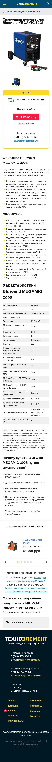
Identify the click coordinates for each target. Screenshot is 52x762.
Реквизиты (36, 700)
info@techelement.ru (29, 660)
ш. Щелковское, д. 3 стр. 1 (24, 691)
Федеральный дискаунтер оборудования (26, 643)
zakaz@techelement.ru (26, 141)
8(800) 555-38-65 (26, 137)
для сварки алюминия (14, 591)
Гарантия (13, 715)
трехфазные (30, 591)
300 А (42, 581)
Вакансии (35, 711)
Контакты (35, 716)
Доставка (13, 706)
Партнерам (36, 706)
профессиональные (38, 588)
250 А (36, 581)
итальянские (41, 591)
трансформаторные (25, 581)
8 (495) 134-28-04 (21, 672)
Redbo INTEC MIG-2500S (33, 541)
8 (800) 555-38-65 (21, 656)
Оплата (12, 700)
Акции (11, 711)
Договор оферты (30, 744)
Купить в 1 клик (26, 123)
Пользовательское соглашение (26, 747)
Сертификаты (16, 721)
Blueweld (37, 578)
